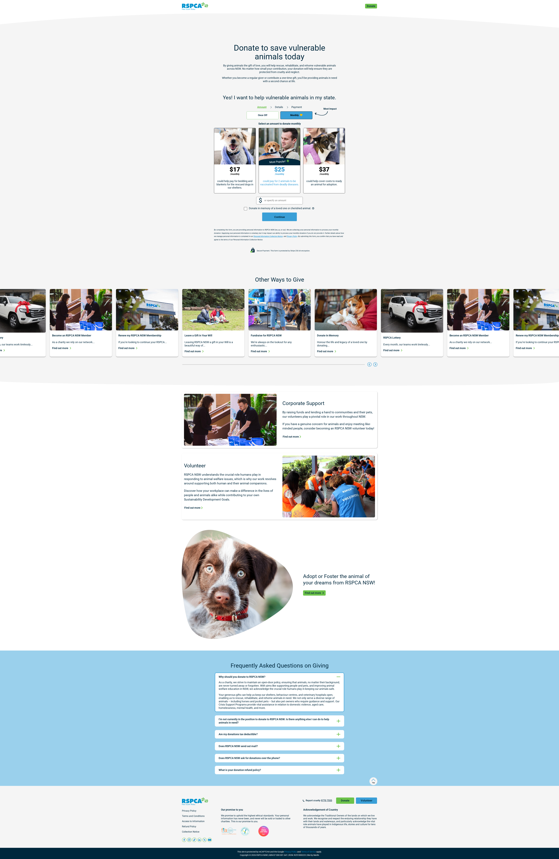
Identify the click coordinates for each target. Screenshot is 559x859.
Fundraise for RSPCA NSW (266, 335)
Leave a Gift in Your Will (198, 335)
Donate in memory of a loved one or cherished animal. (280, 208)
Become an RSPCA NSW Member (71, 335)
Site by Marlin (313, 855)
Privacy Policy (290, 852)
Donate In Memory (328, 335)
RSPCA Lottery (392, 337)
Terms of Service (308, 852)
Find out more (60, 348)
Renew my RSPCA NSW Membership (140, 335)
